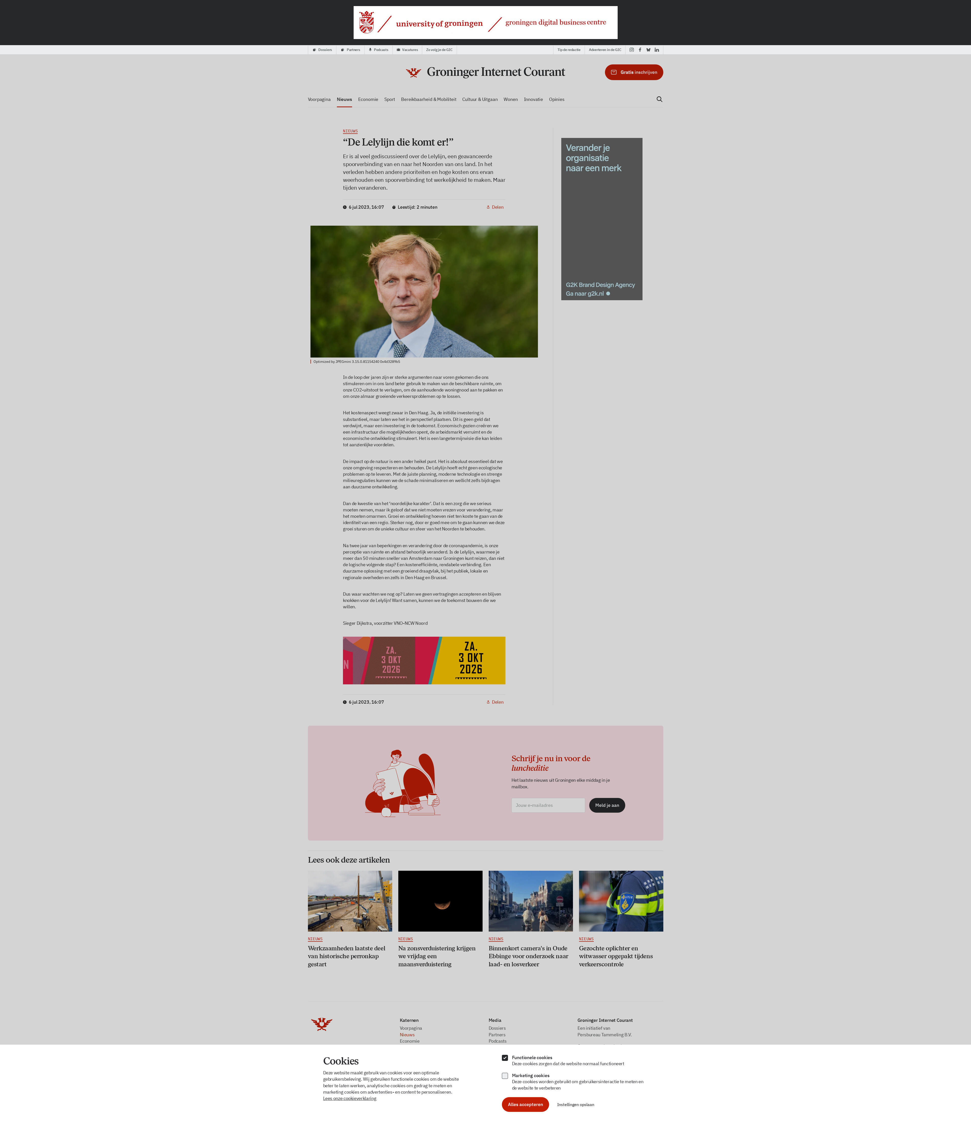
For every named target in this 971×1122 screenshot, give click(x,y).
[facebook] (640, 49)
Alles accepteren (525, 1104)
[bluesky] (648, 49)
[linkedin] (657, 49)
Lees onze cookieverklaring (349, 1098)
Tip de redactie (569, 49)
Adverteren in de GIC (605, 49)
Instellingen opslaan (575, 1104)
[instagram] (632, 49)
